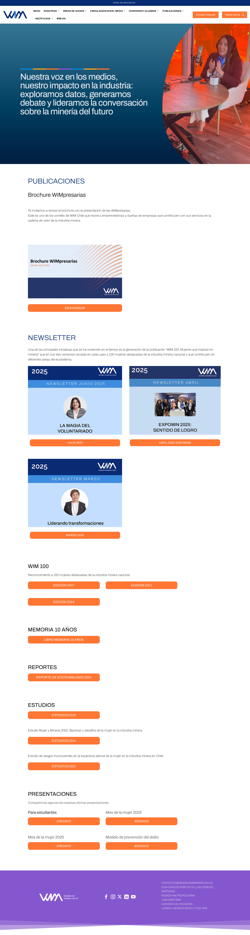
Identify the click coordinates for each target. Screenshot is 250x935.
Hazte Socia (42, 18)
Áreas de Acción (73, 11)
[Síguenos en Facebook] (106, 897)
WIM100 (61, 18)
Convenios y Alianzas (142, 11)
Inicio (36, 11)
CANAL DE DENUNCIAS (124, 3)
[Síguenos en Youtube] (133, 897)
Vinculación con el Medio (106, 11)
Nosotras (50, 11)
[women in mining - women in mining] (15, 14)
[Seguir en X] (119, 897)
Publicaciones (171, 11)
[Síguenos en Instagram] (113, 897)
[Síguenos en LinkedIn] (126, 897)
